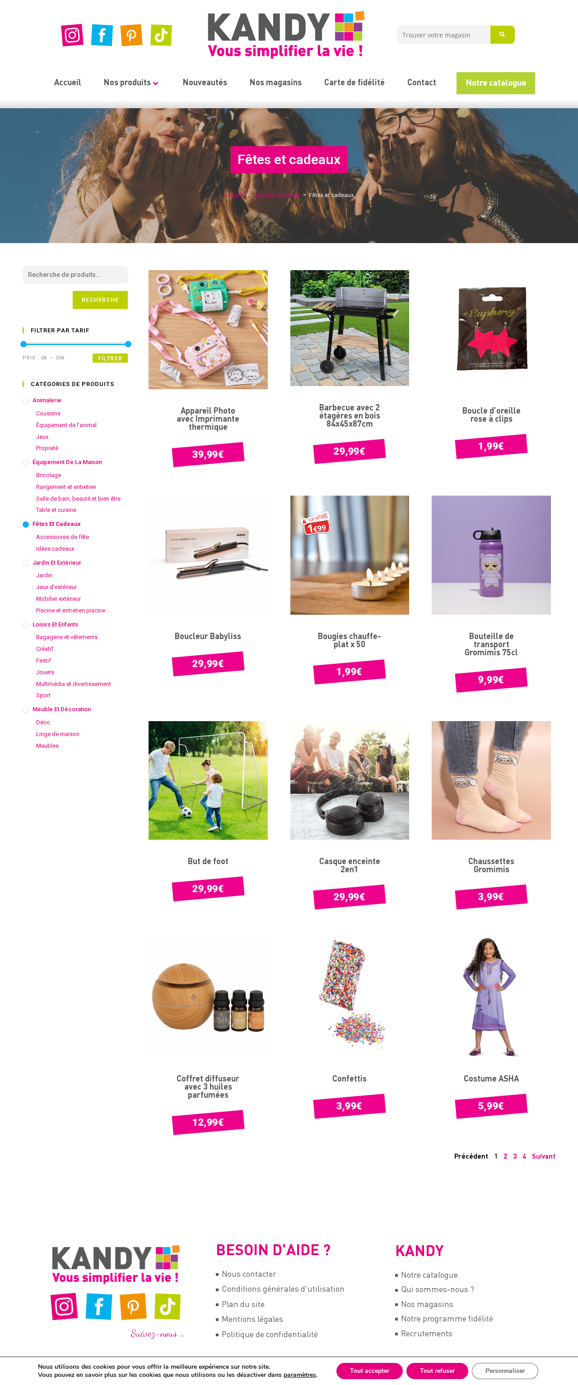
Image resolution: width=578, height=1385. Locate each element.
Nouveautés (205, 83)
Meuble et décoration (62, 709)
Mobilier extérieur (58, 598)
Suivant (543, 1156)
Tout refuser (437, 1371)
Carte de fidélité (354, 83)
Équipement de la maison (67, 462)
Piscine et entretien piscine (70, 610)
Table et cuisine (56, 509)
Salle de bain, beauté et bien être (78, 498)
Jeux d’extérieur (56, 587)
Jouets (45, 672)
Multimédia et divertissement (73, 684)
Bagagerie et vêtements (67, 637)
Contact (421, 83)
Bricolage (48, 475)
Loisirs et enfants (55, 624)
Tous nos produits (276, 195)
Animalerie (47, 400)
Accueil (67, 83)
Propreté (47, 448)
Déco (43, 722)
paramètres (300, 1375)
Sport (43, 695)
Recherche (100, 300)
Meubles (47, 745)
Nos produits (127, 83)
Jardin (44, 575)
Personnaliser (505, 1371)
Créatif (44, 648)
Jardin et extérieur (57, 562)
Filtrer (110, 358)
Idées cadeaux (55, 548)
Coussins (48, 413)
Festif (43, 660)
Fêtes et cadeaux (57, 523)
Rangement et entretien (66, 486)
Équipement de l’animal (66, 425)
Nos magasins (276, 83)
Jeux (42, 436)
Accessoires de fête (62, 537)
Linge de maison (57, 734)
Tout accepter (369, 1371)
